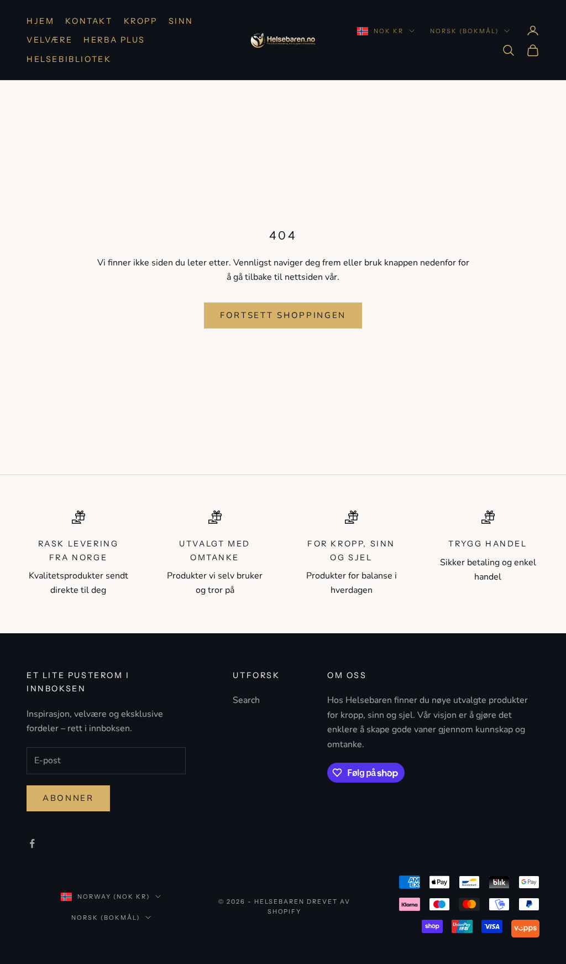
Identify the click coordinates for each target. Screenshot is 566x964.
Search (246, 700)
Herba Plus (114, 40)
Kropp (141, 21)
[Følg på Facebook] (32, 843)
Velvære (49, 40)
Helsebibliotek (69, 59)
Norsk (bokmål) (464, 31)
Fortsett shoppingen (283, 315)
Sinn (181, 21)
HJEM (40, 21)
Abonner (68, 798)
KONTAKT (88, 21)
